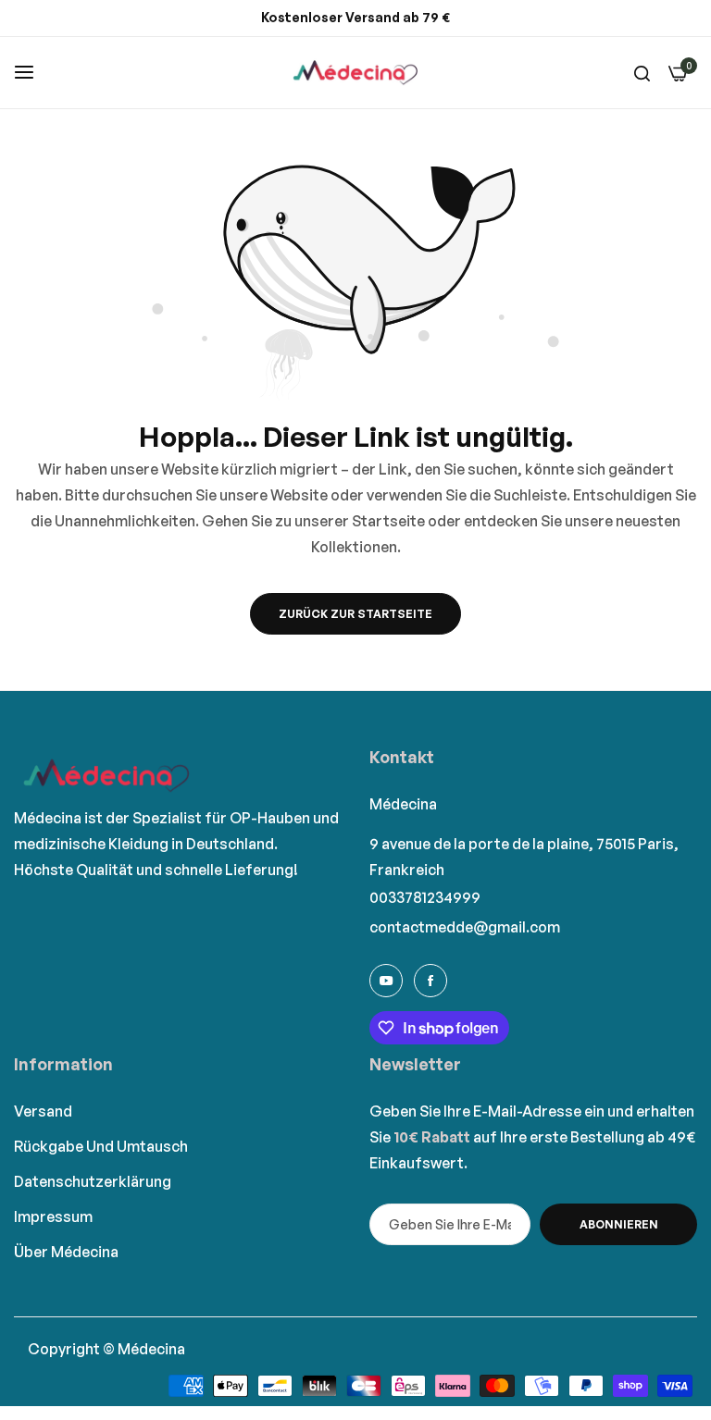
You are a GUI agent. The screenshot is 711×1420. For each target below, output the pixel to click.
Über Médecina (66, 1251)
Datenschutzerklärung (92, 1181)
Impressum (53, 1216)
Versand (43, 1111)
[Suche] (642, 72)
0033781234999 (424, 897)
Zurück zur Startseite (355, 614)
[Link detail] (386, 980)
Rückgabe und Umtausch (101, 1146)
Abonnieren (619, 1224)
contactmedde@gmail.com (464, 927)
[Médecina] (355, 72)
